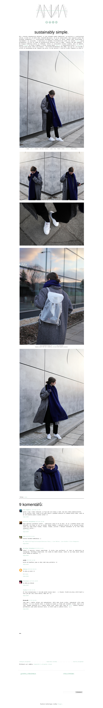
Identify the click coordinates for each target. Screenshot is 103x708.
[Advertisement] (51, 647)
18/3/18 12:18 (36, 509)
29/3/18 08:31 (32, 569)
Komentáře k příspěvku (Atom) (43, 664)
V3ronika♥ (26, 581)
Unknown (25, 569)
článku (78, 41)
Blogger (60, 704)
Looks (25, 497)
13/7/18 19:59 (33, 581)
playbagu (54, 345)
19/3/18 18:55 (40, 521)
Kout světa (26, 529)
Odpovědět (26, 517)
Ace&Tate (79, 45)
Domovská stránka (52, 661)
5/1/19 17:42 (31, 590)
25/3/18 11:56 (31, 560)
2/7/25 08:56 (32, 600)
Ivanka (25, 590)
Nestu (70, 605)
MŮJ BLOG (25, 574)
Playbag (26, 45)
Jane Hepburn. (27, 509)
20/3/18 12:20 (30, 536)
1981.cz (58, 45)
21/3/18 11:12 (39, 548)
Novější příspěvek (25, 661)
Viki (24, 536)
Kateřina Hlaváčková (29, 521)
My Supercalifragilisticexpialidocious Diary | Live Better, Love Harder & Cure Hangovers (51, 541)
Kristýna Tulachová (29, 548)
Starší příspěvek (78, 661)
